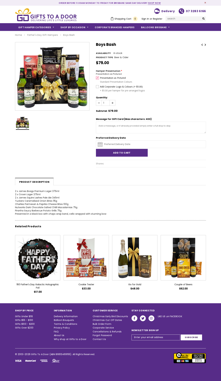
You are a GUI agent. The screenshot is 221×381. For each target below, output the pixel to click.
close (205, 2)
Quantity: (102, 97)
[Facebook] (134, 318)
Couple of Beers (183, 284)
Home (18, 35)
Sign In (145, 18)
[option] (52, 76)
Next (205, 45)
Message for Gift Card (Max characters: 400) (124, 119)
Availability (103, 53)
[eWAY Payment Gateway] (190, 357)
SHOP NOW (154, 3)
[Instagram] (151, 318)
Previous (202, 45)
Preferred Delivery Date (111, 138)
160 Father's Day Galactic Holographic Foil (38, 286)
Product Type (104, 57)
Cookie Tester (86, 284)
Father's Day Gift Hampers (42, 35)
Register (157, 18)
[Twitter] (143, 318)
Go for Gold (134, 284)
